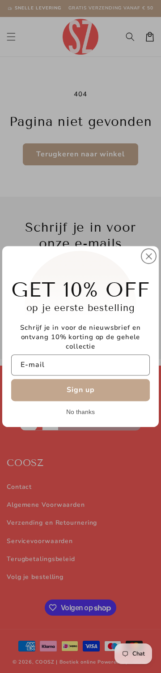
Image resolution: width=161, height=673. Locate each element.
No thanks (80, 411)
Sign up (81, 390)
